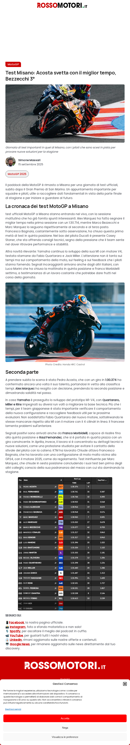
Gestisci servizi (13, 709)
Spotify (15, 631)
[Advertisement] (65, 38)
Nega (65, 727)
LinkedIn (16, 640)
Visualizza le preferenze (65, 737)
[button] (125, 684)
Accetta (65, 718)
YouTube (16, 635)
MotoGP (13, 64)
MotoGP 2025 (17, 174)
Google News (20, 644)
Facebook (16, 622)
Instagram (18, 627)
